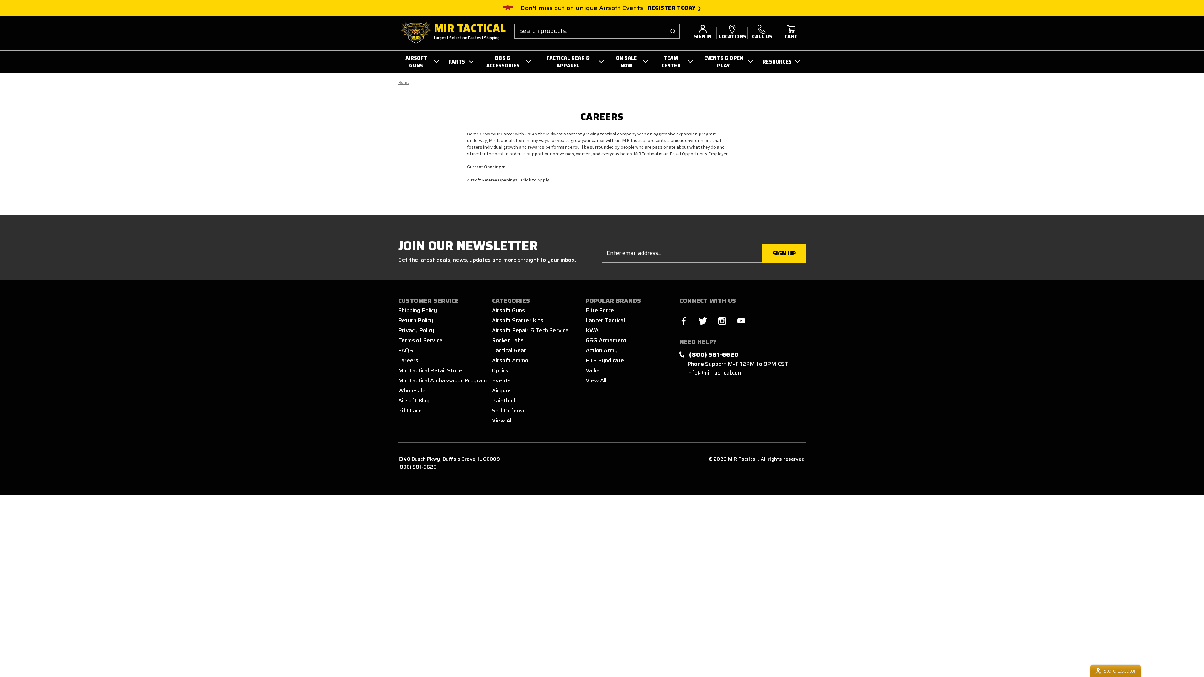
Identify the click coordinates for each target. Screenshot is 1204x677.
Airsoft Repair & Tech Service (530, 330)
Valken (594, 370)
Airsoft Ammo (510, 360)
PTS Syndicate (605, 360)
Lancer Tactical (605, 320)
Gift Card (410, 410)
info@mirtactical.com (715, 372)
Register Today (672, 8)
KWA (592, 330)
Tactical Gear (509, 350)
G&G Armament (606, 340)
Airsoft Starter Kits (517, 320)
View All (502, 420)
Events (501, 380)
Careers (408, 360)
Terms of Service (420, 340)
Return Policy (415, 320)
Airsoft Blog (414, 400)
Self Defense (509, 410)
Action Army (602, 350)
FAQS (405, 350)
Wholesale (411, 390)
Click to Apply (535, 180)
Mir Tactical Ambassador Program (442, 380)
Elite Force (600, 310)
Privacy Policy (416, 330)
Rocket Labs (508, 340)
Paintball (503, 400)
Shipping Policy (417, 310)
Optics (500, 370)
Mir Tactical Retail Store (430, 370)
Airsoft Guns (508, 310)
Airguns (502, 390)
